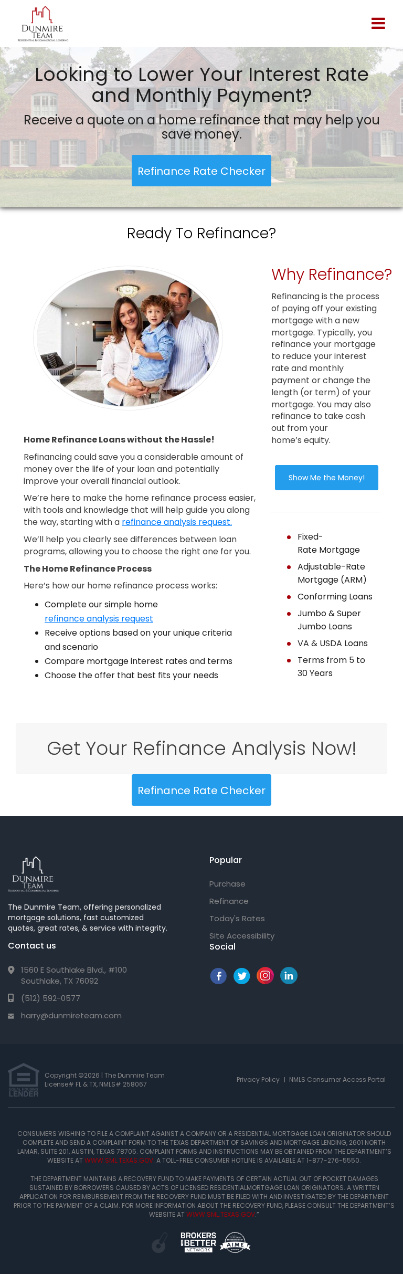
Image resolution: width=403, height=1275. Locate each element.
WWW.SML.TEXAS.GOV (118, 1160)
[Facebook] (218, 981)
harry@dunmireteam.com (71, 1015)
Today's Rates (237, 918)
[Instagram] (265, 981)
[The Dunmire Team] (33, 874)
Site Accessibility (241, 935)
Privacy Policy (258, 1079)
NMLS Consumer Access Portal (337, 1079)
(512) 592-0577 (50, 998)
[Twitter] (241, 981)
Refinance (229, 901)
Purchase (227, 883)
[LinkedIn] (289, 981)
